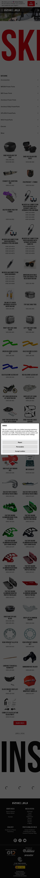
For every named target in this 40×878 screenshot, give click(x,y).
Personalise (20, 447)
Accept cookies (20, 451)
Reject (20, 442)
